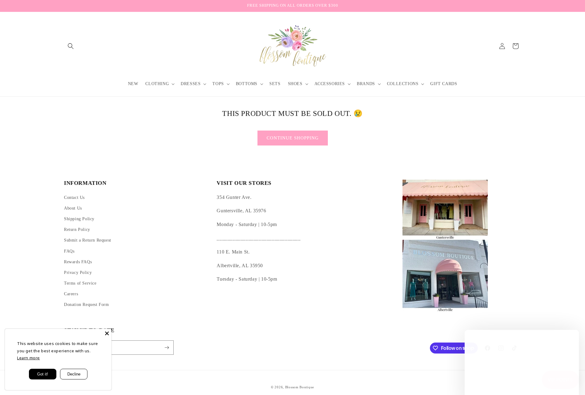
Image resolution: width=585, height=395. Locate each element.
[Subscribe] (166, 347)
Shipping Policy (79, 219)
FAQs (69, 251)
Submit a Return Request (87, 240)
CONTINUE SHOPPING (293, 137)
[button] (70, 46)
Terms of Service (80, 283)
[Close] (107, 333)
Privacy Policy (78, 272)
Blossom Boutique (299, 387)
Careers (71, 294)
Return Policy (77, 229)
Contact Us (74, 197)
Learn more (28, 358)
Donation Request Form (86, 304)
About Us (73, 208)
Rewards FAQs (78, 262)
